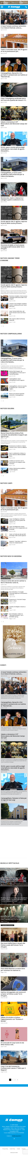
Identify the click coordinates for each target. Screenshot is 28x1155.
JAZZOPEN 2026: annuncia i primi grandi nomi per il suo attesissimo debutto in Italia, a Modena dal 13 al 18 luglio (13, 917)
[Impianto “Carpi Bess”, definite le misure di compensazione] (4, 543)
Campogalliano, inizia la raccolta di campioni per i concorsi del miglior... (18, 387)
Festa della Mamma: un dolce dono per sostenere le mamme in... (13, 969)
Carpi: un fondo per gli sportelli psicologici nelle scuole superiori (17, 534)
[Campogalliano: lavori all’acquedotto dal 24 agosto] (4, 381)
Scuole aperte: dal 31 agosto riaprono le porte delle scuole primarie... (14, 222)
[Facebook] (14, 1138)
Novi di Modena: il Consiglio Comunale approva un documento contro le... (18, 593)
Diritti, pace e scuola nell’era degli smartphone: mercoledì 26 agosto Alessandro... (13, 149)
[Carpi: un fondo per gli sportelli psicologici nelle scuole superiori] (4, 536)
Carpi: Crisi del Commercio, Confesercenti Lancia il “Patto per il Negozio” (13, 1068)
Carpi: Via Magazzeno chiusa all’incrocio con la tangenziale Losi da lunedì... (18, 528)
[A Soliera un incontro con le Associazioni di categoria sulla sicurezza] (4, 463)
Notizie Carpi (3, 47)
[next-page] (3, 326)
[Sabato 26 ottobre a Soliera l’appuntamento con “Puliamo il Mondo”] (14, 1009)
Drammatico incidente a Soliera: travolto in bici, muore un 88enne (18, 446)
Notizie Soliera (4, 430)
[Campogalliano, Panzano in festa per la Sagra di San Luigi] (14, 811)
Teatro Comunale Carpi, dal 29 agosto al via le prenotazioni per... (14, 50)
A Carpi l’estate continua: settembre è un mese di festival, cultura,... (13, 27)
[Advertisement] (14, 842)
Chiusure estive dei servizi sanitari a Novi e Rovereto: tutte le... (13, 582)
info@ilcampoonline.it (16, 1136)
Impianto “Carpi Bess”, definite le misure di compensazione (18, 542)
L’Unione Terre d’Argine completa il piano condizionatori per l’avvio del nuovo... (18, 305)
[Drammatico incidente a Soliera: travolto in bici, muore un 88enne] (4, 448)
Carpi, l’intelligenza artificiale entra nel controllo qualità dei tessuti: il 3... (14, 99)
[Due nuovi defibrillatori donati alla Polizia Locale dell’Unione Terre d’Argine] (14, 935)
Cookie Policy (12, 1148)
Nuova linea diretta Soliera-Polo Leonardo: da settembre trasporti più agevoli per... (14, 435)
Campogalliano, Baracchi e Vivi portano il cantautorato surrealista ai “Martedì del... (14, 75)
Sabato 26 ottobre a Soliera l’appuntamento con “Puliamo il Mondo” (12, 1019)
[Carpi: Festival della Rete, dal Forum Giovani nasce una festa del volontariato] (4, 313)
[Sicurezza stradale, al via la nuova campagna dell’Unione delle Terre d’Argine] (14, 236)
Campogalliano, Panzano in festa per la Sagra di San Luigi (14, 799)
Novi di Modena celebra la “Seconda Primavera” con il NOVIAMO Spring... (16, 615)
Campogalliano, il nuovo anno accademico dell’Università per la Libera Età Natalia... (12, 174)
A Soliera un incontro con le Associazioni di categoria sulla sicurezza (17, 462)
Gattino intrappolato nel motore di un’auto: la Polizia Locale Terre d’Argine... (13, 994)
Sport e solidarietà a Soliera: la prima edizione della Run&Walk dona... (17, 454)
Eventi (2, 23)
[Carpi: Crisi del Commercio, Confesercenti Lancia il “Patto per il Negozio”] (14, 1058)
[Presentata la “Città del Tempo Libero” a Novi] (4, 601)
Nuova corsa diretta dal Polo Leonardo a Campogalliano (16, 394)
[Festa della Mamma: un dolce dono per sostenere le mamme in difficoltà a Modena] (14, 960)
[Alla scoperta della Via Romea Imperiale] (4, 321)
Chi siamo (24, 1148)
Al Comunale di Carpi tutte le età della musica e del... (12, 1044)
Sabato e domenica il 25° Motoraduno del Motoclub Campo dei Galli (14, 124)
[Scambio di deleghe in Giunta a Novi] (4, 609)
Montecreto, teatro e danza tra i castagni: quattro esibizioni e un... (12, 199)
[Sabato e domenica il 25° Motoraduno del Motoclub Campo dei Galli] (14, 113)
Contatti (18, 1148)
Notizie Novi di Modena (5, 578)
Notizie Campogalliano (5, 170)
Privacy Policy (5, 1148)
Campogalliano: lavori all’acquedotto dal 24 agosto (16, 379)
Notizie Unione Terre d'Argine (7, 219)
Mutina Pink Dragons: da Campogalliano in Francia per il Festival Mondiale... (17, 373)
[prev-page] (1, 326)
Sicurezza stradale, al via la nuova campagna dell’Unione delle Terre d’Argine (12, 247)
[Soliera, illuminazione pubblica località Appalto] (4, 470)
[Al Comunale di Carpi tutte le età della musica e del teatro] (14, 1034)
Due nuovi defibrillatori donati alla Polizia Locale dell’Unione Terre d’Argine (13, 945)
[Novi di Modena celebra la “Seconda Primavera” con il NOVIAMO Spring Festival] (4, 616)
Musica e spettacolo (5, 195)
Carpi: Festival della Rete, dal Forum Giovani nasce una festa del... (17, 312)
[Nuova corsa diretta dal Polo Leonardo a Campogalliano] (4, 396)
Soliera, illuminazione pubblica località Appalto (17, 469)
